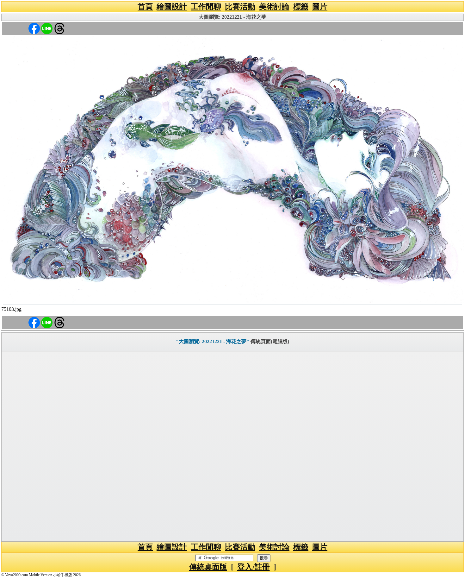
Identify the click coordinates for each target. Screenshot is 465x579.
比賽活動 (240, 7)
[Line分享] (47, 28)
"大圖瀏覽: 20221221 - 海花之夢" (212, 341)
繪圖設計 (172, 7)
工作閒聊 (206, 7)
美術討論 (274, 7)
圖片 (319, 7)
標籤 (300, 7)
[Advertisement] (232, 446)
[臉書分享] (34, 28)
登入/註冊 (253, 567)
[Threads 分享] (59, 28)
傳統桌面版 (208, 567)
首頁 (145, 7)
